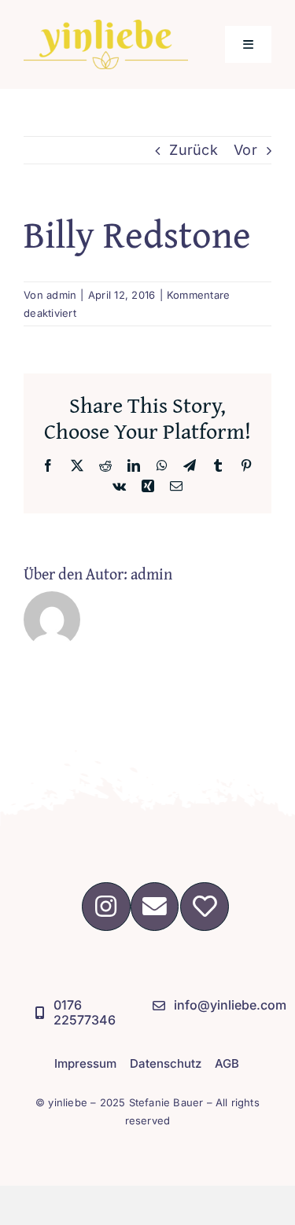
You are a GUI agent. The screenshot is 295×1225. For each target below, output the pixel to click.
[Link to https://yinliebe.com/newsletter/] (155, 906)
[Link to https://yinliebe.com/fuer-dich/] (204, 906)
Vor (245, 150)
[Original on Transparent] (106, 26)
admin (61, 295)
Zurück (193, 150)
